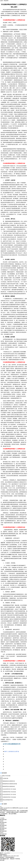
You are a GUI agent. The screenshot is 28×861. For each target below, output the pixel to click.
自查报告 (2, 823)
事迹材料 (6, 0)
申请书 (1, 832)
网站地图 (2, 860)
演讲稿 (1, 821)
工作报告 (2, 818)
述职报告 (2, 826)
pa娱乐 (1, 0)
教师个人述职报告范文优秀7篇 (11, 751)
